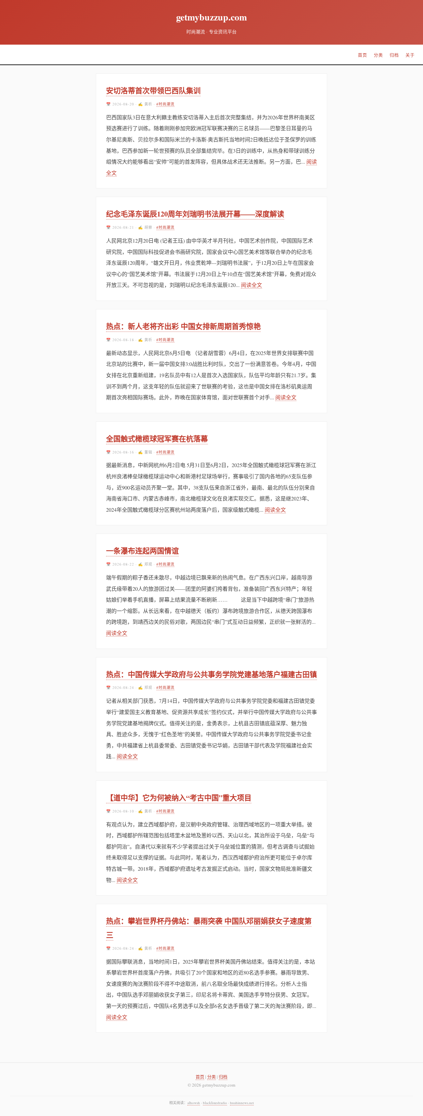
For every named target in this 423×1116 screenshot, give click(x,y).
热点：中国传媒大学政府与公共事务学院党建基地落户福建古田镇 (211, 674)
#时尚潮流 (165, 103)
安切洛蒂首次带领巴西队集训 (153, 90)
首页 (362, 55)
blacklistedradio (215, 1102)
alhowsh (193, 1102)
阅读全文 (251, 284)
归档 (394, 55)
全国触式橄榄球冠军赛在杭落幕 (157, 438)
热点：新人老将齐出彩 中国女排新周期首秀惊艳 (183, 326)
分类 (378, 55)
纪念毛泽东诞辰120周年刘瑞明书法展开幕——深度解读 (195, 213)
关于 (410, 55)
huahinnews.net (242, 1102)
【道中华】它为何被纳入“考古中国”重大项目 (178, 797)
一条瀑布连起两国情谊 (142, 550)
